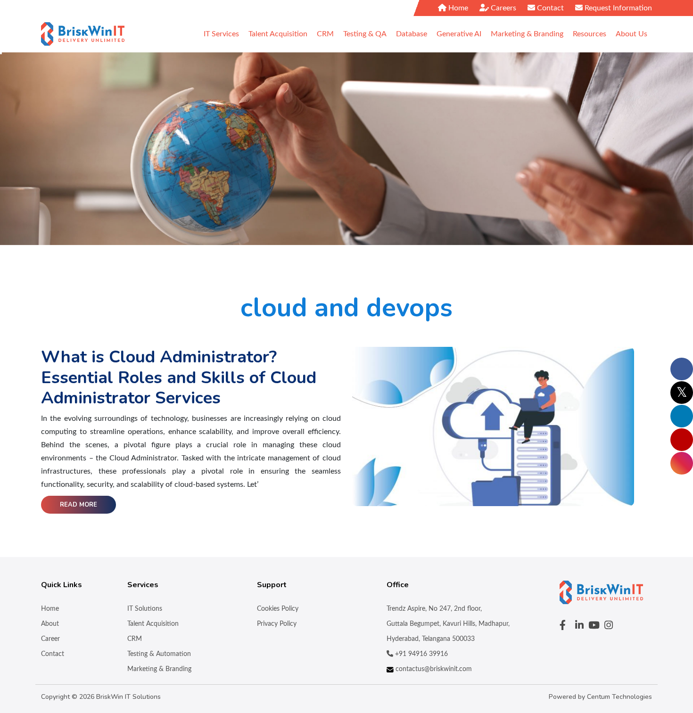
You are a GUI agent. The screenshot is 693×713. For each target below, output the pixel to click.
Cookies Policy (277, 609)
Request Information (617, 8)
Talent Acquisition (153, 624)
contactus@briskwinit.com (433, 669)
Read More (78, 504)
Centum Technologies (619, 696)
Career (50, 639)
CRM (134, 639)
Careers (502, 8)
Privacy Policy (277, 624)
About (50, 624)
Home (457, 8)
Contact (549, 8)
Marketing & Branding (159, 669)
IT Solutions (144, 609)
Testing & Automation (159, 654)
